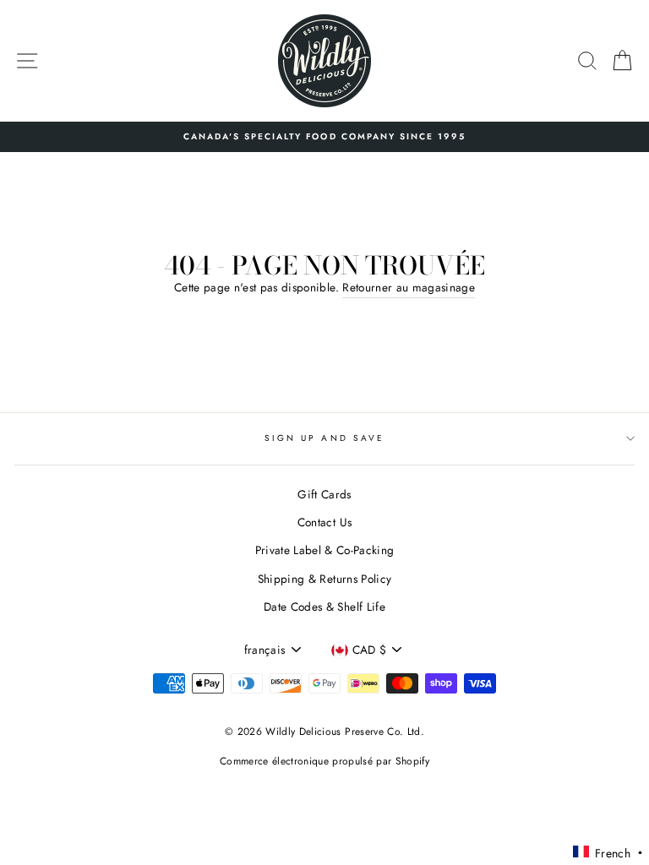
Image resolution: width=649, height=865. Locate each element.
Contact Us (324, 522)
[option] (324, 137)
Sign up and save (324, 438)
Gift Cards (324, 494)
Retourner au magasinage (408, 287)
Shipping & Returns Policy (325, 578)
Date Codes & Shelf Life (324, 606)
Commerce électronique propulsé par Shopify (324, 761)
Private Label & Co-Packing (325, 549)
